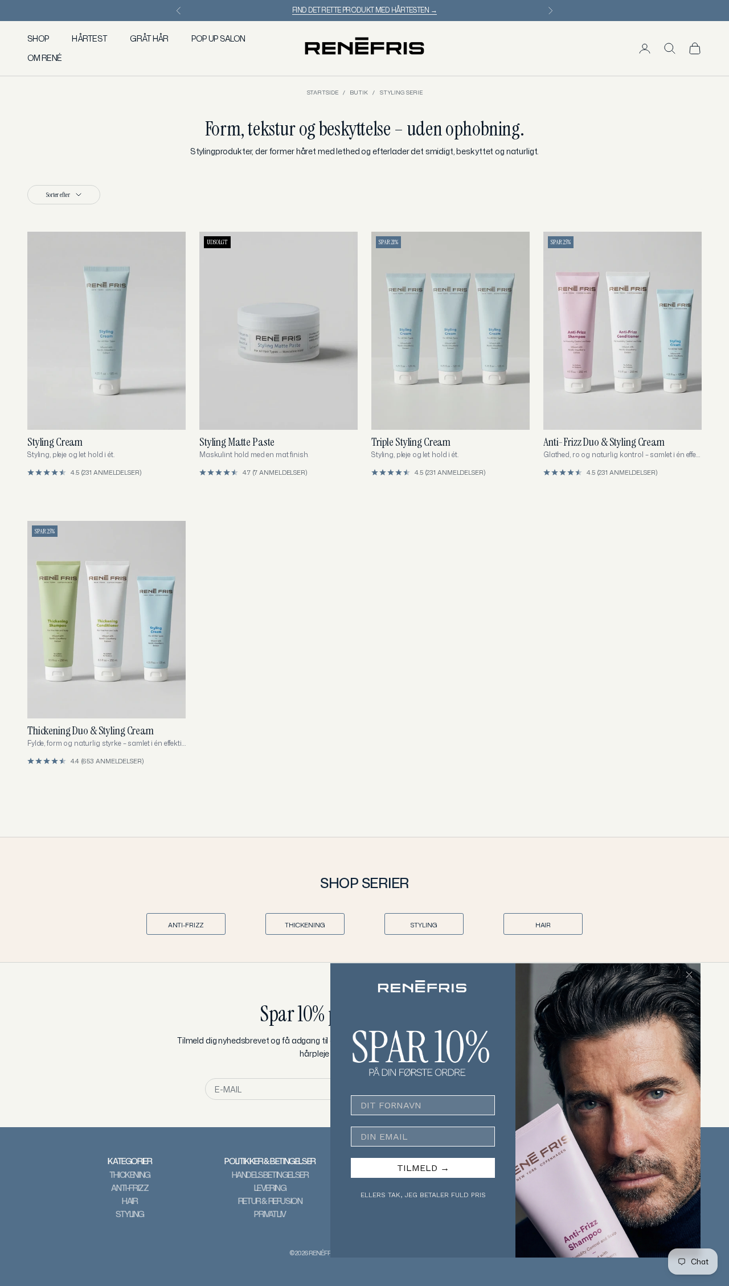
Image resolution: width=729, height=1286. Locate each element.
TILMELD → (423, 1167)
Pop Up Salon (218, 38)
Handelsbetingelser (270, 1174)
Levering (270, 1187)
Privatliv (269, 1214)
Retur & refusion (270, 1200)
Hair (543, 925)
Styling (424, 925)
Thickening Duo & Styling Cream (90, 730)
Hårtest (89, 38)
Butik (359, 92)
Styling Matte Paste (237, 441)
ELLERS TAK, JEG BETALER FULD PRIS (423, 1195)
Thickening (305, 925)
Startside (322, 92)
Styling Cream (55, 441)
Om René (44, 57)
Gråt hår (149, 38)
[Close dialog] (689, 974)
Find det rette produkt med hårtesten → (364, 10)
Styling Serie (401, 92)
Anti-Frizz (186, 925)
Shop (38, 38)
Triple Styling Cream (410, 441)
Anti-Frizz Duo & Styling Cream (604, 441)
